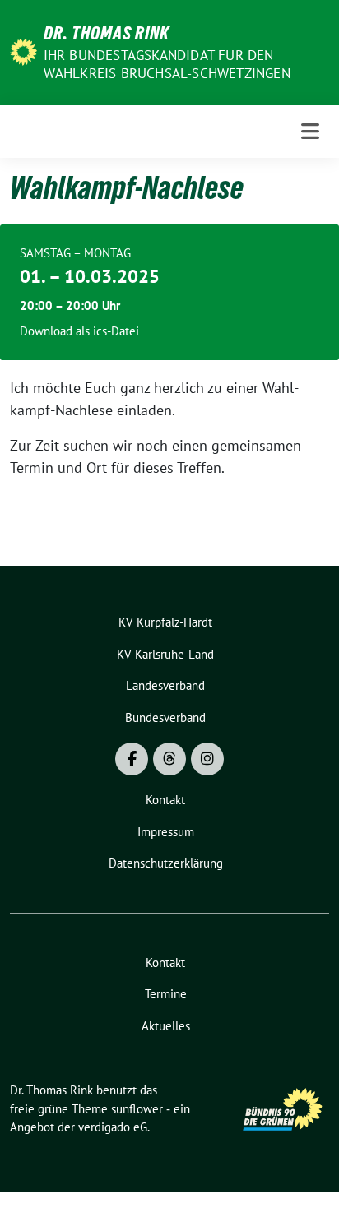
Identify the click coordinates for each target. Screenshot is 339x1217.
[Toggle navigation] (310, 131)
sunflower (137, 1109)
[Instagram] (207, 759)
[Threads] (169, 759)
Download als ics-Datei (79, 331)
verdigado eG (112, 1127)
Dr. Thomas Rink (107, 33)
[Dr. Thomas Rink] (23, 50)
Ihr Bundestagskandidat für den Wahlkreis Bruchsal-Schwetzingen (167, 64)
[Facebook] (131, 759)
